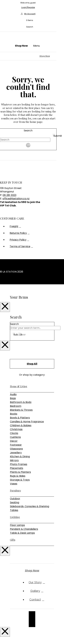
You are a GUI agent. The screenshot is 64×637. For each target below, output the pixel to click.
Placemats (16, 468)
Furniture (15, 490)
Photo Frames (18, 464)
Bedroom (15, 406)
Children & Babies (20, 425)
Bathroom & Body (21, 402)
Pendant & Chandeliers (24, 529)
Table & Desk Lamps (22, 533)
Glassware (16, 448)
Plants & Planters (20, 472)
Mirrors (14, 460)
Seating (14, 502)
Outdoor (15, 498)
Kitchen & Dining (20, 456)
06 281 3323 (9, 195)
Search (28, 130)
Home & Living (18, 386)
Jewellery (16, 452)
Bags (13, 398)
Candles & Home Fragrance (27, 421)
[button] (28, 20)
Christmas (16, 429)
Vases (13, 483)
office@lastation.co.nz (16, 198)
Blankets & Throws (21, 410)
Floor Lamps (17, 525)
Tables (14, 510)
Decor (14, 441)
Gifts (12, 539)
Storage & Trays (20, 480)
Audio (13, 394)
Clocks (14, 433)
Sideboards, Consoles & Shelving (29, 506)
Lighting (15, 517)
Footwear (16, 445)
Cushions (15, 437)
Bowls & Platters (20, 417)
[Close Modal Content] (5, 307)
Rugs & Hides (17, 476)
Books (13, 414)
